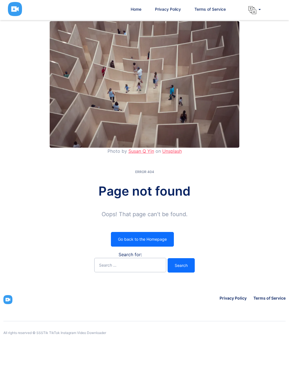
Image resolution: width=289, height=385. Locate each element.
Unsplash (172, 151)
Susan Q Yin (141, 151)
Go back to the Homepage (142, 239)
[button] (255, 10)
